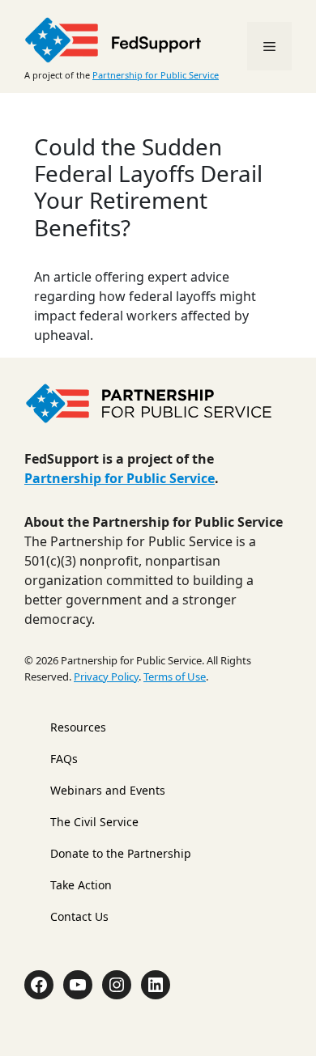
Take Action (81, 885)
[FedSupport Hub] (113, 38)
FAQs (64, 758)
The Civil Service (94, 821)
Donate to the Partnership (120, 853)
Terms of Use (174, 676)
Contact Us (79, 916)
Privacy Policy (106, 676)
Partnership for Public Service (155, 75)
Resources (78, 727)
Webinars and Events (107, 790)
